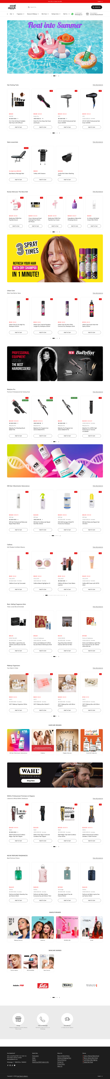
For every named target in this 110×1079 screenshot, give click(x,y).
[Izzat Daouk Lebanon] (12, 7)
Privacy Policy (61, 1064)
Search (34, 1060)
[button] (96, 7)
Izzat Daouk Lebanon (22, 1076)
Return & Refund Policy (63, 1056)
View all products (98, 85)
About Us (59, 1066)
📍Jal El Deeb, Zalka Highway (90, 1060)
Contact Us (60, 1062)
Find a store (35, 1056)
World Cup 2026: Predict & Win (40, 1062)
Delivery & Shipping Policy (64, 1058)
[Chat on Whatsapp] (43, 1019)
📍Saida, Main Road (88, 1062)
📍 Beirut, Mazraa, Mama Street (91, 1056)
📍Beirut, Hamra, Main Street (90, 1058)
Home (33, 1058)
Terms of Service (61, 1060)
